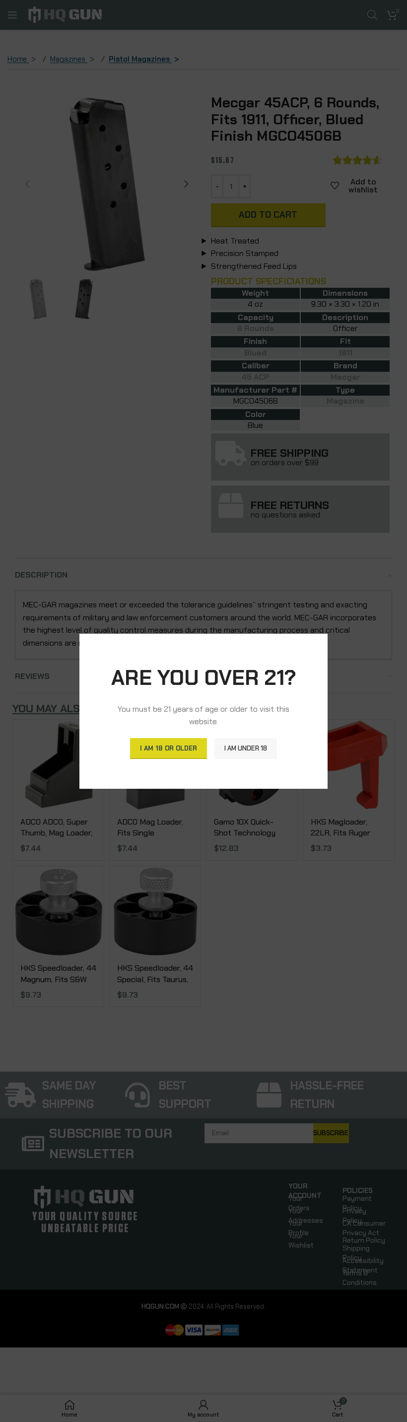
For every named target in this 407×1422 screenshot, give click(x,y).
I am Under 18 (245, 748)
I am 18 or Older (168, 748)
